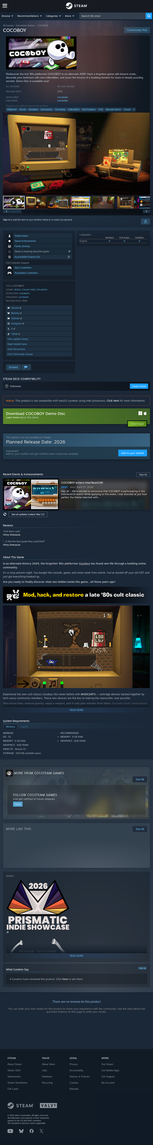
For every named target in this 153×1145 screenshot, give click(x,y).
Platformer (12, 109)
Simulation (33, 109)
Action (17, 289)
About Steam (14, 1064)
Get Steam (107, 1064)
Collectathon (73, 109)
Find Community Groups (20, 354)
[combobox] (112, 16)
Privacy (74, 1064)
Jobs (44, 1070)
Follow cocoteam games (35, 795)
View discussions (16, 349)
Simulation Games (25, 25)
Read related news (17, 344)
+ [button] (133, 109)
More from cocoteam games (39, 773)
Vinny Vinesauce (11, 534)
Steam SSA (13, 1070)
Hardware (47, 1076)
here (65, 979)
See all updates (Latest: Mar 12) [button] (28, 514)
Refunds (74, 1088)
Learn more (12, 417)
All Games (8, 25)
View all (142, 968)
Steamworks (14, 1076)
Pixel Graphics (89, 109)
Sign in (6, 219)
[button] (7, 16)
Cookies (74, 1082)
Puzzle (23, 109)
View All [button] (143, 474)
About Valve (48, 1064)
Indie (32, 289)
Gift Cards (12, 1088)
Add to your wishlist (132, 453)
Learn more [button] (139, 386)
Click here (113, 400)
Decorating (60, 109)
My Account (108, 1082)
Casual (127, 109)
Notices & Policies (80, 1076)
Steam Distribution (17, 1082)
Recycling (47, 1082)
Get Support (108, 1076)
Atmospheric (46, 109)
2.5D (101, 109)
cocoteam (62, 97)
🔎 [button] (145, 591)
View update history (17, 339)
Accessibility (76, 1070)
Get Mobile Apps (110, 1070)
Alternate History (113, 109)
